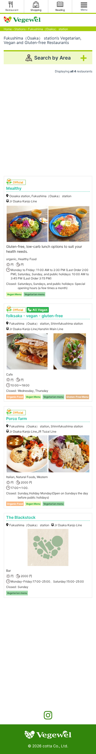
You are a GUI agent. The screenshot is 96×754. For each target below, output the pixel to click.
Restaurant (11, 9)
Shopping (36, 9)
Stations (20, 29)
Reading (60, 9)
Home (8, 29)
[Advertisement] (48, 123)
